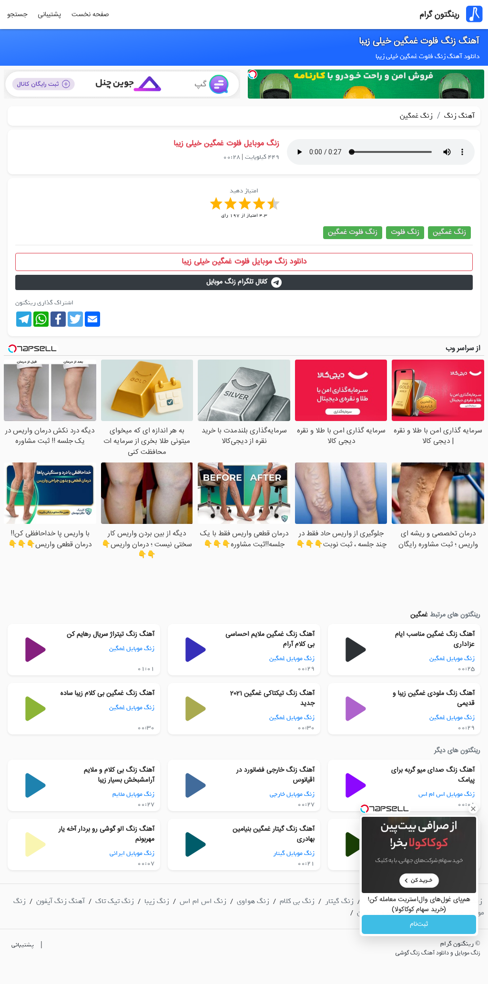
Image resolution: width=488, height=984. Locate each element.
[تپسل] (252, 74)
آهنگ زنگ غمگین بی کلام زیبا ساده (107, 693)
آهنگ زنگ (458, 115)
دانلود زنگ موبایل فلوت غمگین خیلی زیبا (244, 261)
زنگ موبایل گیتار (294, 853)
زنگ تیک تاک (114, 901)
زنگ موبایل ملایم (133, 794)
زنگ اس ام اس (203, 901)
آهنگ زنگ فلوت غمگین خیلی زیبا (419, 41)
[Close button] (473, 808)
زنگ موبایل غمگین (452, 658)
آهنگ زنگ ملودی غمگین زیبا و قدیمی (434, 698)
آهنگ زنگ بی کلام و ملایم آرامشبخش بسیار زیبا (119, 775)
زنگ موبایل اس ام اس (446, 794)
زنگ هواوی (253, 901)
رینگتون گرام (439, 14)
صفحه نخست (90, 14)
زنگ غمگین (416, 115)
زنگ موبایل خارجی (292, 794)
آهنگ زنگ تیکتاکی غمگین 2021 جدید (272, 698)
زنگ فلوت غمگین (352, 232)
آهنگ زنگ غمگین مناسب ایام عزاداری (435, 639)
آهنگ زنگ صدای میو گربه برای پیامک (433, 775)
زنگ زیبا (156, 901)
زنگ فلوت (405, 232)
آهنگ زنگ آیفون (60, 901)
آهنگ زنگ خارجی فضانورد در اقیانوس (275, 775)
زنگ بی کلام (297, 901)
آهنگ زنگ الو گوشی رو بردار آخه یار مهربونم (106, 834)
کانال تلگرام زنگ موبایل (236, 282)
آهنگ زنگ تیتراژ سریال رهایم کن (110, 634)
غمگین (419, 615)
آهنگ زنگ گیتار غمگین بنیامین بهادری (274, 834)
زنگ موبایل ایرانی (132, 853)
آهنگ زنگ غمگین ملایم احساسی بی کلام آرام (270, 639)
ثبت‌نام (419, 924)
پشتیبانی (49, 14)
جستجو (17, 14)
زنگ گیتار (339, 901)
